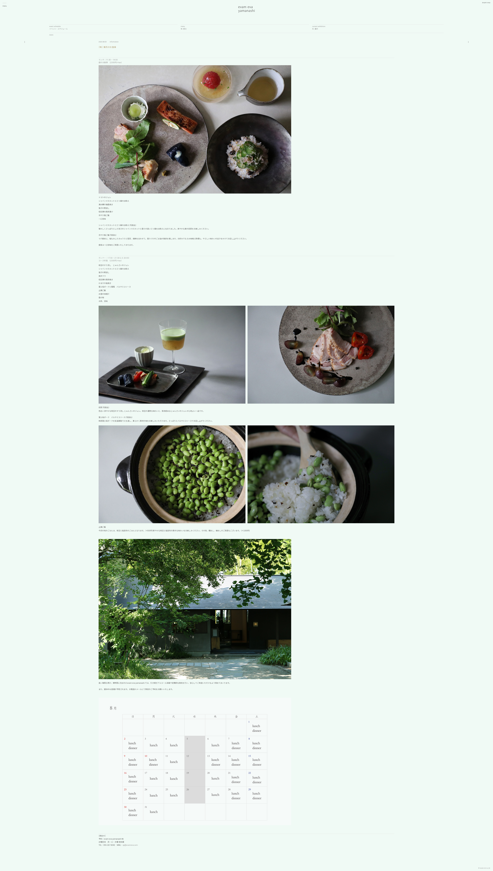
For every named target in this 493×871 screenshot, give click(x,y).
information (114, 42)
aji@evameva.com (130, 845)
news (51, 35)
